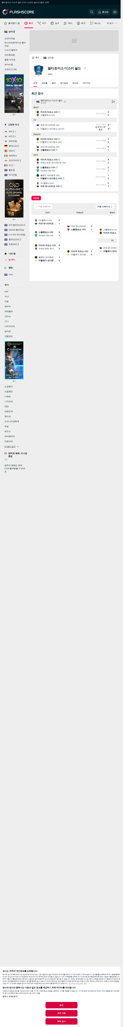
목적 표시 (61, 1021)
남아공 (51, 58)
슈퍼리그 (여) (10, 69)
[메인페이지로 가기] (25, 12)
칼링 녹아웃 (9, 59)
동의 (61, 1005)
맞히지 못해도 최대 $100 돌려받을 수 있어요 (14, 468)
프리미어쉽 (9, 38)
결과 (54, 83)
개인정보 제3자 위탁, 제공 (78, 983)
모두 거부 (61, 1013)
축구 (38, 58)
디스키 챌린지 (10, 50)
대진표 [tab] (36, 198)
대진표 (75, 83)
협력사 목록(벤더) (10, 996)
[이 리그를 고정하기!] (84, 68)
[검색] (92, 12)
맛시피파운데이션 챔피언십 (15, 44)
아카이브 (86, 83)
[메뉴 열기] (115, 12)
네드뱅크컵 (9, 55)
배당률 (44, 83)
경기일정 (64, 83)
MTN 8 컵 (8, 64)
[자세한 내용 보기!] (74, 113)
